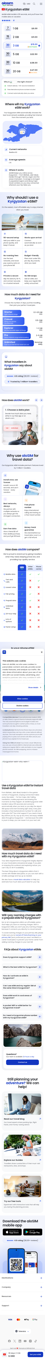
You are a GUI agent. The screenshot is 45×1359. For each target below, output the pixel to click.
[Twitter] (14, 1341)
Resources (6, 1296)
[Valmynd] (41, 4)
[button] (22, 28)
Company (6, 1287)
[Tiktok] (35, 1341)
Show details (33, 687)
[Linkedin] (20, 1341)
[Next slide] (41, 400)
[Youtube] (25, 1341)
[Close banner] (41, 652)
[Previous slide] (36, 400)
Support (5, 1305)
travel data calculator (22, 879)
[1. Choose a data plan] (20, 425)
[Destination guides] (22, 1152)
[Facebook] (9, 1341)
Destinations (7, 1278)
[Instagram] (30, 1341)
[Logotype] (7, 4)
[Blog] (22, 1111)
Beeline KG (13, 152)
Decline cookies (22, 706)
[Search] (34, 4)
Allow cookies (22, 699)
